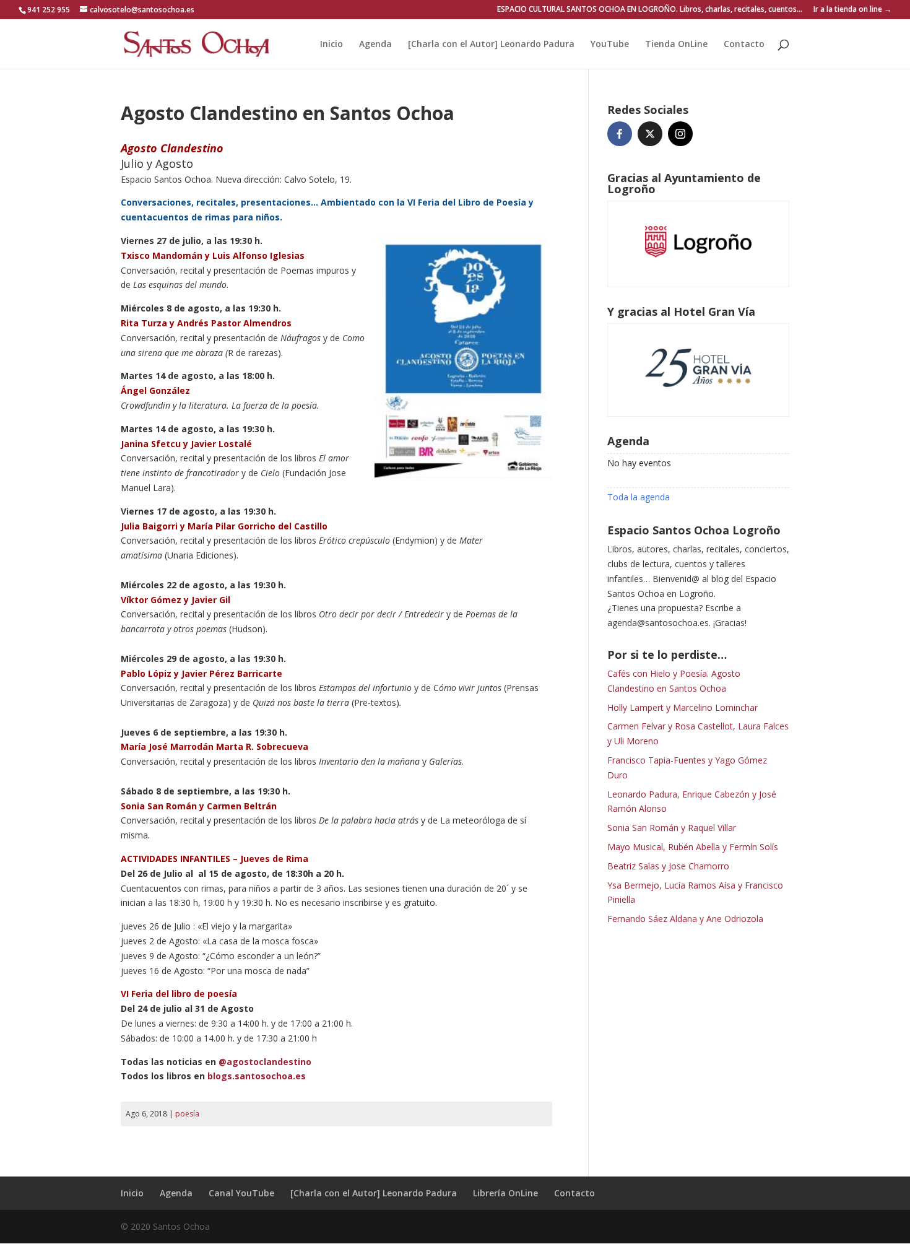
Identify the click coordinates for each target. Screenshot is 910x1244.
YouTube (610, 45)
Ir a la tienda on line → (852, 10)
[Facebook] (619, 133)
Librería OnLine (505, 1193)
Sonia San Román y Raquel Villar (671, 827)
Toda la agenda (638, 497)
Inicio (331, 45)
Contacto (744, 45)
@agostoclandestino (265, 1062)
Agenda (375, 45)
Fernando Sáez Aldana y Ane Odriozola (685, 918)
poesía (187, 1113)
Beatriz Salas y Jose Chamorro (668, 866)
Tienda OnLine (676, 45)
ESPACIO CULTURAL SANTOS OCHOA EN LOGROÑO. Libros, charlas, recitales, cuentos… (649, 10)
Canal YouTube (241, 1193)
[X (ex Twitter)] (650, 133)
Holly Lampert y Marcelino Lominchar (682, 707)
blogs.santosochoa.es (256, 1076)
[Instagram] (680, 133)
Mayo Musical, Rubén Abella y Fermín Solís (692, 847)
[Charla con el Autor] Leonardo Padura (491, 45)
